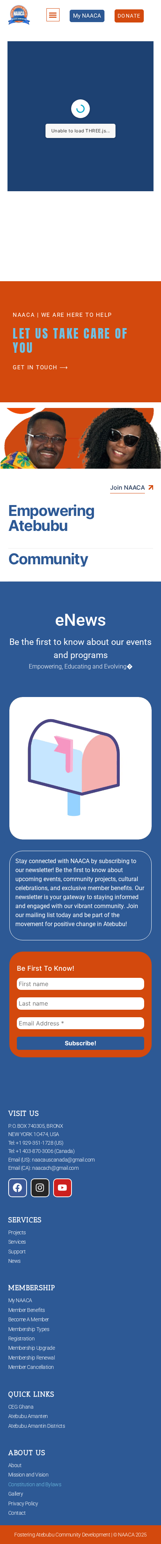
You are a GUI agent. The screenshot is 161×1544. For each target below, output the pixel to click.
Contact (17, 1513)
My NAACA (20, 1300)
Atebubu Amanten (28, 1416)
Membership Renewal (31, 1358)
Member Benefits (26, 1310)
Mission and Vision (28, 1475)
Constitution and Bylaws (34, 1484)
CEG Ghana (21, 1407)
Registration (21, 1339)
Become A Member (28, 1319)
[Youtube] (62, 1187)
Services (17, 1242)
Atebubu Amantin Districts (36, 1426)
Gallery (15, 1494)
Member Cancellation (31, 1367)
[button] (53, 14)
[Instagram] (40, 1187)
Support (17, 1252)
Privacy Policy (23, 1504)
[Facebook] (17, 1187)
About (15, 1465)
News (14, 1261)
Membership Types (28, 1329)
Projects (17, 1232)
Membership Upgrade (31, 1348)
